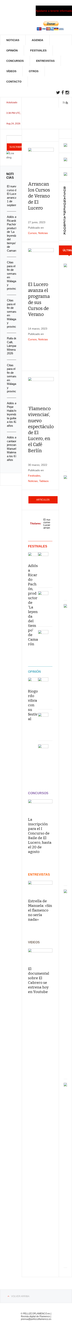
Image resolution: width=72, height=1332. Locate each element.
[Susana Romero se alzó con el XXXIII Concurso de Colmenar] (43, 749)
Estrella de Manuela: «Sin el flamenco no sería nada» (40, 910)
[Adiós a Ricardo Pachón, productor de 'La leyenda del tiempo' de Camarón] (33, 555)
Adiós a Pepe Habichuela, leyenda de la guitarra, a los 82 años (14, 414)
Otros (33, 71)
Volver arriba (20, 1296)
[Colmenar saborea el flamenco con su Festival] (43, 718)
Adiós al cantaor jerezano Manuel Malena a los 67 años (12, 448)
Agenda (37, 40)
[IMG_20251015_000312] (65, 146)
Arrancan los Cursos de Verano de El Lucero (39, 196)
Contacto (14, 81)
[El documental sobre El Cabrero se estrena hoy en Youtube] (40, 956)
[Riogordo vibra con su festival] (33, 681)
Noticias (12, 40)
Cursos (32, 233)
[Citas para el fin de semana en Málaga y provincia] (43, 557)
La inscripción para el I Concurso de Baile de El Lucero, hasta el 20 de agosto (39, 835)
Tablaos (44, 481)
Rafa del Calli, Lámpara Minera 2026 (12, 346)
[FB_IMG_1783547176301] (65, 175)
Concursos (15, 60)
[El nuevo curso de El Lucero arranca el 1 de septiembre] (65, 265)
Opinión (12, 50)
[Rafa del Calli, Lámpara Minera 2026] (43, 635)
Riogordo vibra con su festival (33, 705)
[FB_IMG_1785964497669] (65, 160)
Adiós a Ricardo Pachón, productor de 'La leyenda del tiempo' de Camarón (33, 605)
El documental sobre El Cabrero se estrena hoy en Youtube (38, 980)
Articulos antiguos (43, 500)
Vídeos (11, 71)
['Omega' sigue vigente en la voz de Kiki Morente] (43, 683)
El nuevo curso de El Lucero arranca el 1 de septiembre (50, 523)
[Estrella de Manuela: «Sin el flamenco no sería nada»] (40, 888)
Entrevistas (45, 60)
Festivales (38, 50)
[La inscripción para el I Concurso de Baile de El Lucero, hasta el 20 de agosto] (40, 806)
